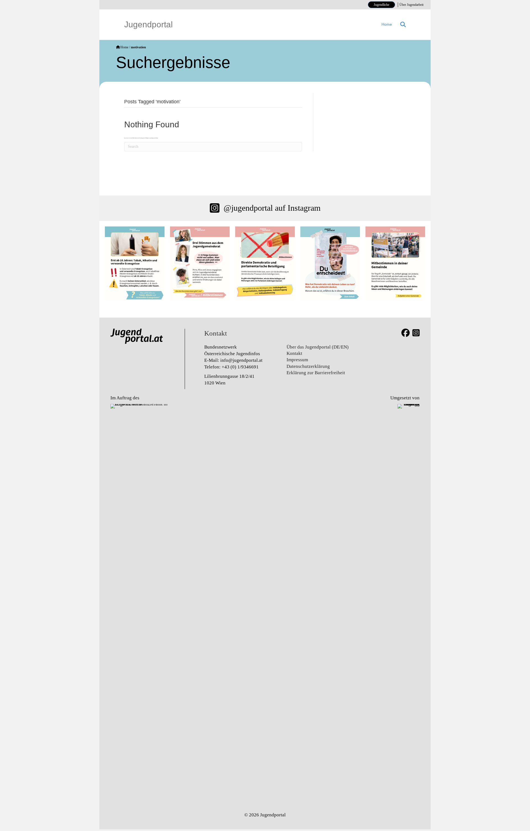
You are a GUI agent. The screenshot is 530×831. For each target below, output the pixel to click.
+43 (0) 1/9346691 (240, 367)
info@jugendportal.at (241, 360)
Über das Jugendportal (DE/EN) (318, 347)
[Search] (401, 24)
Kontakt (294, 353)
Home (386, 24)
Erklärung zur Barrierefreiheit (316, 372)
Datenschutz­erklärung (308, 366)
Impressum (297, 359)
